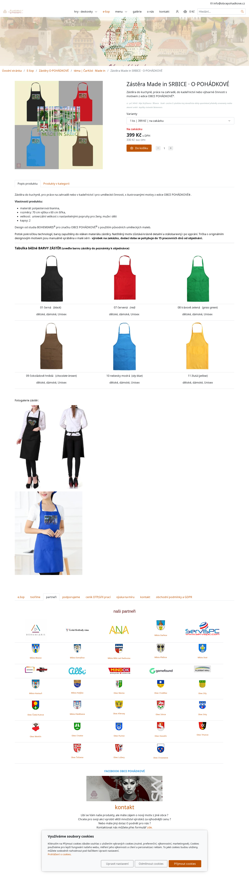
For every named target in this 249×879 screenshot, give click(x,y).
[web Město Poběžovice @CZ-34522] (77, 704)
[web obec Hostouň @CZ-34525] (35, 683)
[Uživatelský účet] (177, 11)
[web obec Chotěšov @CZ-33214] (160, 683)
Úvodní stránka (12, 71)
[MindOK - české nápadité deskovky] (118, 671)
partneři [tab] (51, 597)
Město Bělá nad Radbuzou (119, 658)
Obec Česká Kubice (35, 715)
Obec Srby (202, 714)
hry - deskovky (83, 11)
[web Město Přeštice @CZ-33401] (160, 648)
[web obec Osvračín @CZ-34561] (160, 726)
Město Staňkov (160, 635)
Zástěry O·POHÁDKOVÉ (54, 71)
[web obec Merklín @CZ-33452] (36, 726)
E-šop (30, 71)
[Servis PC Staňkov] (202, 628)
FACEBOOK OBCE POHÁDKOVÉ (124, 771)
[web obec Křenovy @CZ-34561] (119, 704)
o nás (150, 11)
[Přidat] (170, 148)
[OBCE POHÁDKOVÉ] (13, 11)
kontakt (164, 11)
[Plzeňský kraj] (202, 668)
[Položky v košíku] (185, 11)
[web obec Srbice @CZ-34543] (160, 704)
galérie (137, 11)
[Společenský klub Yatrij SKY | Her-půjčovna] (124, 788)
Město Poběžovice (77, 714)
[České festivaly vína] (77, 630)
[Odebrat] (158, 148)
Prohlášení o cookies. (59, 854)
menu (119, 11)
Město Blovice (36, 658)
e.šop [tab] (21, 597)
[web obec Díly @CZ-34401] (202, 683)
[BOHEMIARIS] (35, 630)
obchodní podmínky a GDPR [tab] (174, 597)
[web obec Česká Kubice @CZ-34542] (35, 704)
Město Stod (202, 657)
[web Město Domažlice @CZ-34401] (77, 648)
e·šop (106, 11)
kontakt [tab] (145, 597)
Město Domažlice (77, 657)
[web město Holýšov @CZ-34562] (77, 683)
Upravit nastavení (117, 864)
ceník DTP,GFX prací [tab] (98, 597)
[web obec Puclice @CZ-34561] (119, 726)
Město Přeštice (160, 657)
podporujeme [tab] (71, 597)
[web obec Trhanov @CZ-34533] (202, 725)
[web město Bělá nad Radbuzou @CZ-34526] (119, 648)
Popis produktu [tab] (28, 183)
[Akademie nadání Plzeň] (118, 630)
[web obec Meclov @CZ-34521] (119, 683)
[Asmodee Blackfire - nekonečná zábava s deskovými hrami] (35, 669)
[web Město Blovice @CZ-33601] (35, 648)
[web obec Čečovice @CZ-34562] (77, 747)
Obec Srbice (161, 714)
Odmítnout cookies (151, 864)
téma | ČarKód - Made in (89, 71)
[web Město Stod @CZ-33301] (202, 648)
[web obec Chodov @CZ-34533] (77, 725)
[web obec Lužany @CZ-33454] (119, 747)
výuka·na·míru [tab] (125, 597)
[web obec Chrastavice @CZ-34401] (160, 748)
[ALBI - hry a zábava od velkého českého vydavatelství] (77, 671)
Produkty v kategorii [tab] (56, 183)
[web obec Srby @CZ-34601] (202, 704)
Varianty (132, 114)
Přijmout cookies (185, 864)
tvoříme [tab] (35, 597)
